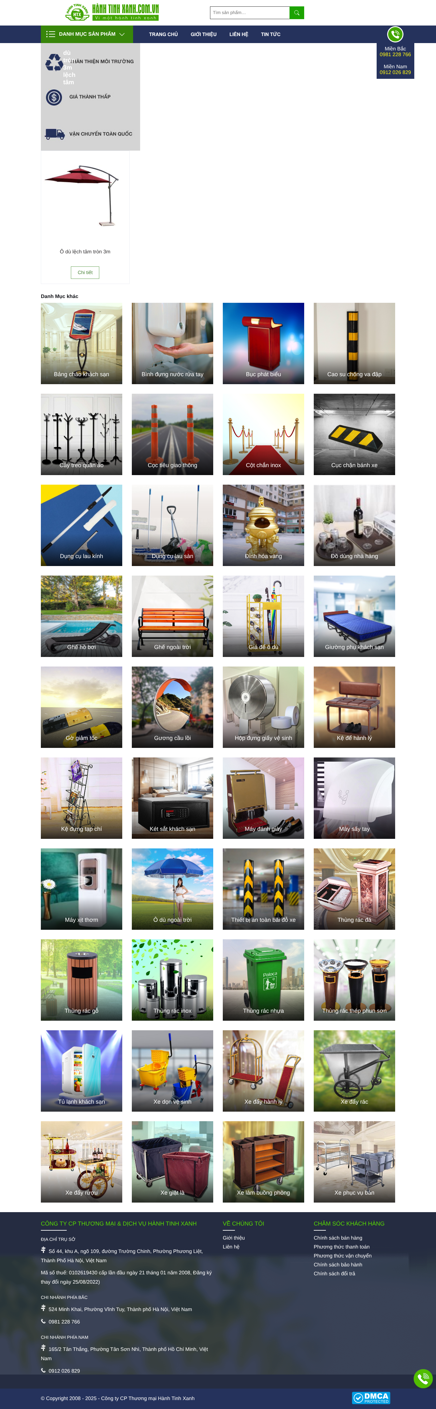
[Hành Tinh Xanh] (112, 19)
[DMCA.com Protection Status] (373, 1399)
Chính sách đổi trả (334, 1274)
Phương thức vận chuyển (343, 1256)
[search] (296, 12)
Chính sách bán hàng (338, 1238)
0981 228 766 (395, 54)
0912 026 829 (395, 72)
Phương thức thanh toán (342, 1247)
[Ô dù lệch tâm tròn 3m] (85, 237)
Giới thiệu (203, 34)
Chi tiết (85, 272)
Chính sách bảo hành (338, 1265)
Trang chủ (163, 34)
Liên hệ (238, 34)
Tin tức (271, 34)
